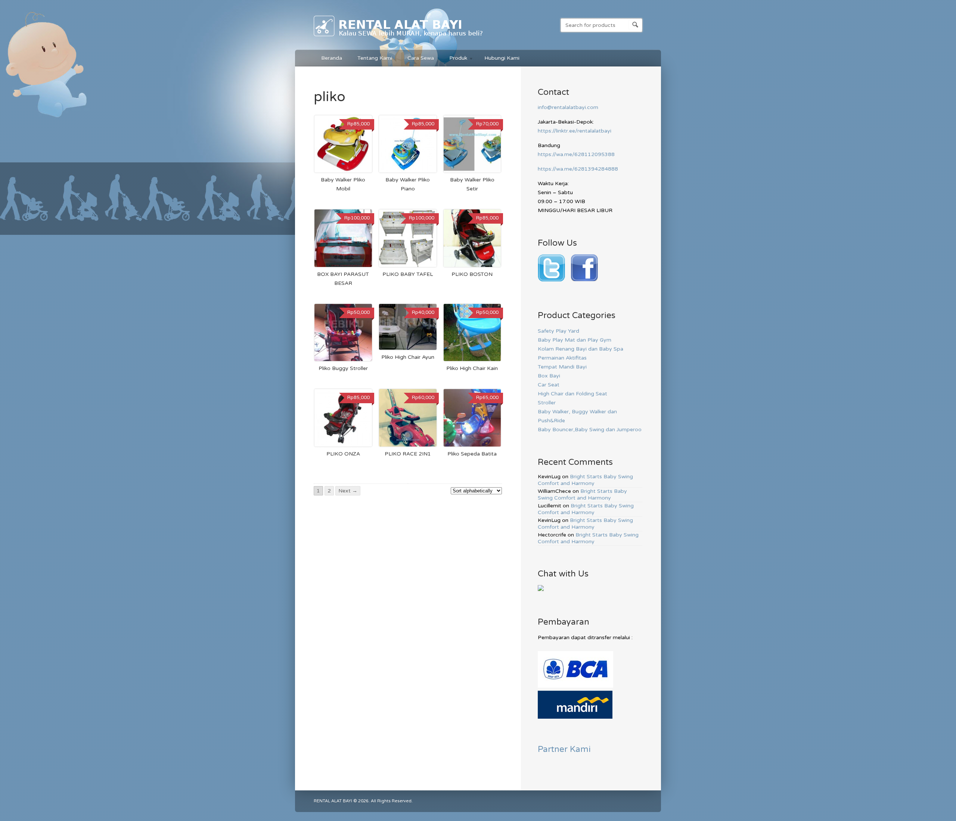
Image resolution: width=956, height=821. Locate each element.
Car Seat (548, 385)
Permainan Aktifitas (562, 358)
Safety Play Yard (558, 331)
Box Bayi (549, 376)
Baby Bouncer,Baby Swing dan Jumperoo (590, 429)
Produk (454, 59)
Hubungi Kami (501, 58)
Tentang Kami (374, 58)
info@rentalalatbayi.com (568, 107)
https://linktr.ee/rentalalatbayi (574, 131)
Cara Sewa (420, 58)
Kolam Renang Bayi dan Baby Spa (580, 349)
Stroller (547, 402)
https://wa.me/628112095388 (576, 154)
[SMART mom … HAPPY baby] (399, 37)
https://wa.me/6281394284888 (578, 169)
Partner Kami (564, 749)
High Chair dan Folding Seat (572, 394)
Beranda (331, 58)
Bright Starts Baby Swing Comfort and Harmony (585, 479)
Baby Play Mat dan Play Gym (574, 340)
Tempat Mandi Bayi (562, 367)
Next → (347, 491)
